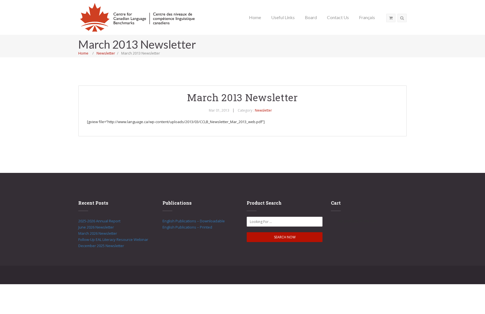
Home (83, 53)
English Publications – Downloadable (194, 220)
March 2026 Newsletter (97, 233)
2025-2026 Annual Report (99, 220)
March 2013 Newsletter (242, 97)
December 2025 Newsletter (101, 245)
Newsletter (106, 53)
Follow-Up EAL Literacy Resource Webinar (113, 239)
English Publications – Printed (187, 227)
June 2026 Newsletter (96, 227)
